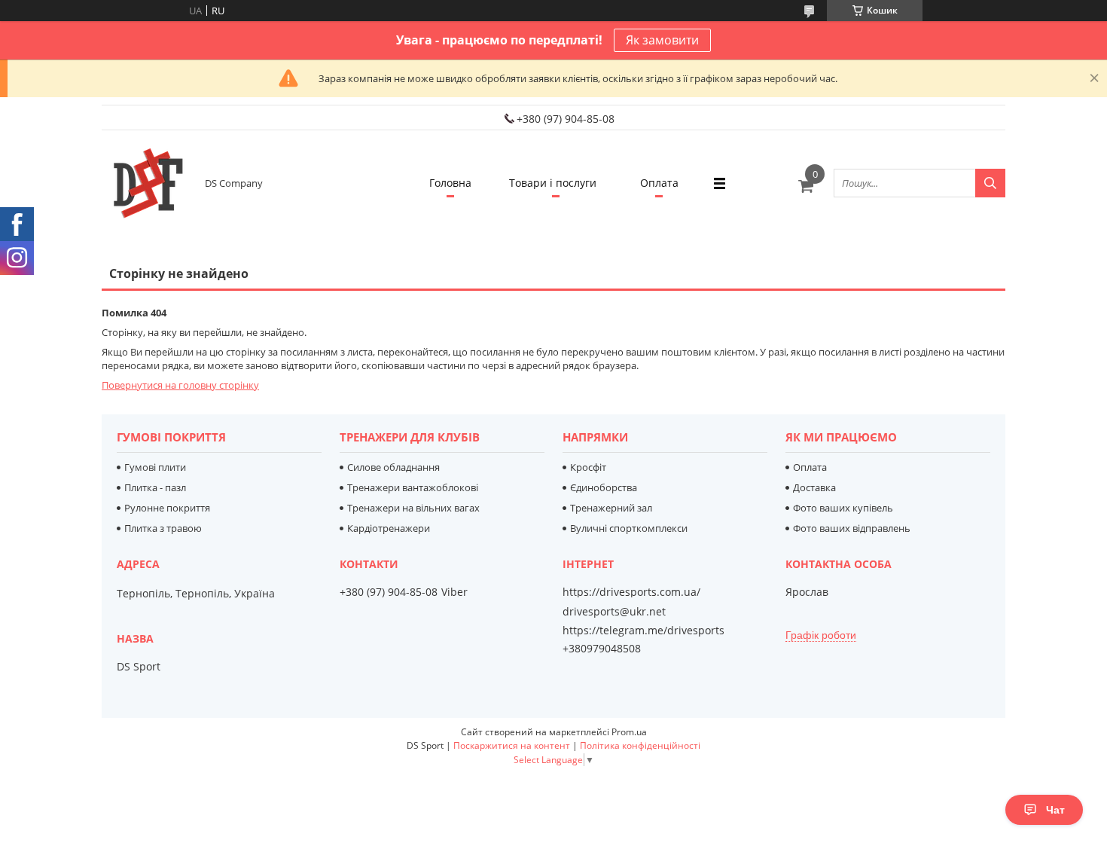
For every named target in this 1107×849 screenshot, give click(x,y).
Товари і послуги (552, 183)
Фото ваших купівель (843, 508)
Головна (450, 183)
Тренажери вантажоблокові (412, 487)
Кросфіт (588, 467)
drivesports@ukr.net (614, 612)
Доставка (814, 487)
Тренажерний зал (611, 508)
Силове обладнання (393, 467)
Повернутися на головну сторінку (180, 385)
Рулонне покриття (167, 508)
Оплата (659, 183)
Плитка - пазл (155, 487)
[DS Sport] (147, 183)
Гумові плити (155, 467)
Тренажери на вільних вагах (413, 508)
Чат (1055, 810)
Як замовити (662, 40)
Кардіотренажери (388, 528)
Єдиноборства (603, 487)
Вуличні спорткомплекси (629, 528)
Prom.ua (629, 731)
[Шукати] (990, 183)
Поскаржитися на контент (511, 745)
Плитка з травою (163, 528)
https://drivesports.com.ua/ (631, 592)
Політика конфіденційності (640, 745)
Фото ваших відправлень (851, 528)
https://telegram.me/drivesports (643, 630)
